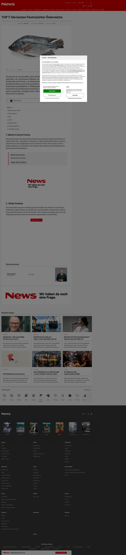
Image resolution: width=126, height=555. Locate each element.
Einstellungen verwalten (52, 95)
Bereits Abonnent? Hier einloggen (75, 98)
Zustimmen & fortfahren (52, 91)
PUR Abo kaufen (75, 95)
